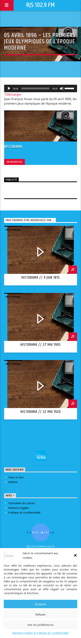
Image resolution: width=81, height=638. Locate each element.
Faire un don (16, 477)
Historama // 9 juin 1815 (40, 278)
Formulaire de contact (21, 503)
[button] (75, 555)
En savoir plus (14, 162)
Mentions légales (18, 508)
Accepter (40, 604)
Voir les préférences (40, 625)
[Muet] (61, 88)
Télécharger (12, 94)
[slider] (70, 88)
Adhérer (13, 482)
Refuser (40, 614)
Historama (13, 30)
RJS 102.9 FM (40, 5)
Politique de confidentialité (24, 512)
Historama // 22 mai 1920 (40, 412)
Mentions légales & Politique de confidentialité (40, 633)
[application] (40, 88)
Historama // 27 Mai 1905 (40, 345)
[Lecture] (9, 88)
